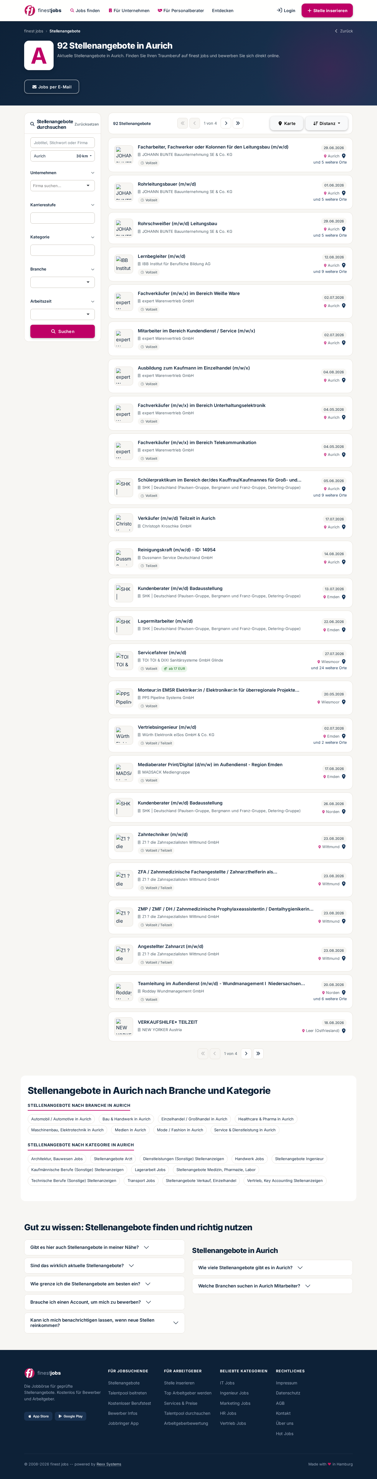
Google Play (73, 1416)
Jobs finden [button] (88, 10)
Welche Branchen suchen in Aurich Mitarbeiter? (249, 1286)
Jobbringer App (123, 1423)
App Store (41, 1416)
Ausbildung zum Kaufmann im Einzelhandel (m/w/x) (194, 368)
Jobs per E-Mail (55, 86)
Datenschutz (288, 1392)
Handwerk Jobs (249, 1158)
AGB (280, 1403)
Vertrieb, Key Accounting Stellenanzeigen (285, 1180)
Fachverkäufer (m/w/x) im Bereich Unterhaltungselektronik (202, 405)
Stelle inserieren (330, 10)
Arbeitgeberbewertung (186, 1423)
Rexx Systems (109, 1464)
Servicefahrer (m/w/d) (162, 652)
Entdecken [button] (223, 10)
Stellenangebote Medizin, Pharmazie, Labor (216, 1169)
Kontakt (283, 1413)
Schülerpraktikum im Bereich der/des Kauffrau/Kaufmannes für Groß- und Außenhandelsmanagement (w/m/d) (217, 480)
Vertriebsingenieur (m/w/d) (167, 727)
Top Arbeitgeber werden (187, 1392)
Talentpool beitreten (127, 1392)
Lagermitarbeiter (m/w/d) (165, 621)
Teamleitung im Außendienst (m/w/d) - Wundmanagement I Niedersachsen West (219, 984)
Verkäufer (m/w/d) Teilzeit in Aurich (176, 518)
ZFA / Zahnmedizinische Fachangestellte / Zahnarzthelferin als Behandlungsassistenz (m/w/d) (205, 872)
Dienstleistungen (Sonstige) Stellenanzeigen (183, 1158)
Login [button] (289, 10)
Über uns (284, 1423)
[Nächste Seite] (226, 123)
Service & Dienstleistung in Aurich (245, 1129)
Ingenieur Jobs (234, 1392)
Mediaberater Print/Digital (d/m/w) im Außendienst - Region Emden (210, 764)
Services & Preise (180, 1403)
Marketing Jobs (235, 1403)
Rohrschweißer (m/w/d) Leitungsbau (177, 223)
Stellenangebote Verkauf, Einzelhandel (201, 1180)
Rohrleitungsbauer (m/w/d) (167, 184)
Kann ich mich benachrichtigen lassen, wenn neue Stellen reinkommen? (92, 1322)
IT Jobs (227, 1382)
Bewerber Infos (122, 1413)
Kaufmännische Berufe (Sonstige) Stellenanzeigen (77, 1169)
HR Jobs (228, 1413)
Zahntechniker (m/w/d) (163, 834)
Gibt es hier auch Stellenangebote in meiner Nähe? (84, 1247)
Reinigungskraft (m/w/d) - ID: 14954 (177, 550)
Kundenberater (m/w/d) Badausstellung (180, 588)
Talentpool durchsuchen (187, 1413)
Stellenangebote (124, 1382)
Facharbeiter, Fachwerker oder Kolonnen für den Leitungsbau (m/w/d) (213, 147)
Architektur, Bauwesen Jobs (57, 1158)
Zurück (346, 31)
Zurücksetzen (87, 124)
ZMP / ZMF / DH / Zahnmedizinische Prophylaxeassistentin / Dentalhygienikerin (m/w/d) (223, 909)
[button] (62, 172)
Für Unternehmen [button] (132, 10)
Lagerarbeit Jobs (150, 1169)
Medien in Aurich (130, 1129)
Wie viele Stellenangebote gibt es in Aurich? (245, 1267)
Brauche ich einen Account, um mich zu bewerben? (85, 1302)
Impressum (286, 1382)
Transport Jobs (141, 1180)
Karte (289, 123)
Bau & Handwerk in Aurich (126, 1119)
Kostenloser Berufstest (129, 1403)
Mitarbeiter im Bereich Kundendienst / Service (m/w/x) (196, 331)
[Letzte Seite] (238, 123)
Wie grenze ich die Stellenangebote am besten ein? (85, 1284)
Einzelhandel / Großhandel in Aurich (194, 1119)
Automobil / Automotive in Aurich (61, 1119)
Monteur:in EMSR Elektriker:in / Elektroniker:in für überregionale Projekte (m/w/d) (216, 690)
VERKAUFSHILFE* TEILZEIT (168, 1022)
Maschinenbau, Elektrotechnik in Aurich (67, 1129)
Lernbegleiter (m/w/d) (162, 256)
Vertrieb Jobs (233, 1423)
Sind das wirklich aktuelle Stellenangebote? (77, 1265)
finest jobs (33, 31)
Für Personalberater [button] (183, 10)
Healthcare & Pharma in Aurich (266, 1119)
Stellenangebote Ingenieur (299, 1158)
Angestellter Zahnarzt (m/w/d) (171, 946)
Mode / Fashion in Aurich (180, 1129)
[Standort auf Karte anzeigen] (344, 156)
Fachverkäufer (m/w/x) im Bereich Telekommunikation (197, 442)
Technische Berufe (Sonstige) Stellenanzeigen (73, 1180)
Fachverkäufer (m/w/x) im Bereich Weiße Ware (189, 293)
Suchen (66, 331)
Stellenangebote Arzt (113, 1158)
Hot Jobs (284, 1433)
